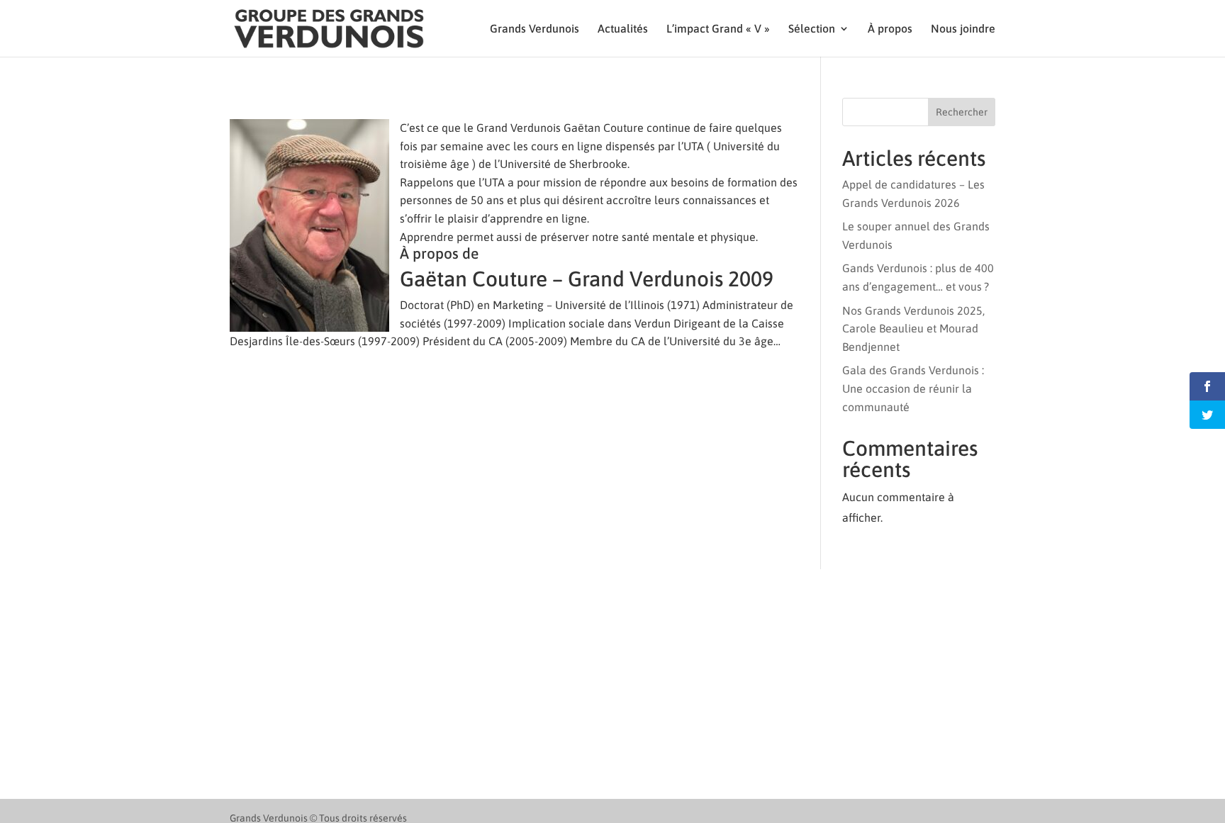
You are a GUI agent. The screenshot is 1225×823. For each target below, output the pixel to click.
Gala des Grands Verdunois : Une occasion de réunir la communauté (913, 388)
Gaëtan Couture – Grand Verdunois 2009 (586, 279)
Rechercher (962, 112)
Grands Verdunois (534, 29)
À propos (890, 29)
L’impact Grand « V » (718, 29)
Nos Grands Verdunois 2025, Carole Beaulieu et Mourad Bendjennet (913, 328)
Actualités (623, 29)
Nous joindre (963, 29)
